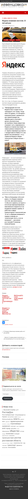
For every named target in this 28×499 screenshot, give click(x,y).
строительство (17, 443)
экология (4, 447)
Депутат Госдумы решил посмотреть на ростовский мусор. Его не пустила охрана (14, 338)
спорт (11, 443)
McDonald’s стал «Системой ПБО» (18, 298)
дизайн (6, 324)
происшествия (8, 438)
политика (10, 434)
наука (18, 428)
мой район (13, 428)
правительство (5, 435)
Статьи (15, 18)
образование (5, 431)
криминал (6, 426)
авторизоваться (6, 349)
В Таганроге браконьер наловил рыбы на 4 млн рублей (14, 332)
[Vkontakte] (3, 322)
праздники (11, 435)
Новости (9, 18)
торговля (4, 445)
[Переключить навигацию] (3, 12)
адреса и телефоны (14, 489)
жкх (3, 421)
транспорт (11, 445)
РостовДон (7, 412)
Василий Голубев (9, 410)
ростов (17, 438)
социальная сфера (5, 443)
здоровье (7, 421)
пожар (3, 433)
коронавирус (15, 424)
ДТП (17, 410)
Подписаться (7, 398)
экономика (12, 447)
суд (24, 443)
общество (14, 431)
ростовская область (11, 440)
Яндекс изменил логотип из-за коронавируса (7, 299)
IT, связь (4, 18)
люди (17, 426)
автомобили (11, 417)
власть (17, 419)
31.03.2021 (4, 25)
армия (15, 417)
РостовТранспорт (8, 415)
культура (13, 426)
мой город (6, 428)
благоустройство (7, 419)
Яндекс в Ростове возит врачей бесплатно (6, 311)
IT (2, 410)
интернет (11, 324)
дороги (22, 419)
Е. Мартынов (11, 25)
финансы (19, 445)
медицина (21, 426)
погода (22, 431)
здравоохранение (16, 421)
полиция (16, 433)
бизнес (19, 416)
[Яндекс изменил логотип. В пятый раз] (14, 34)
